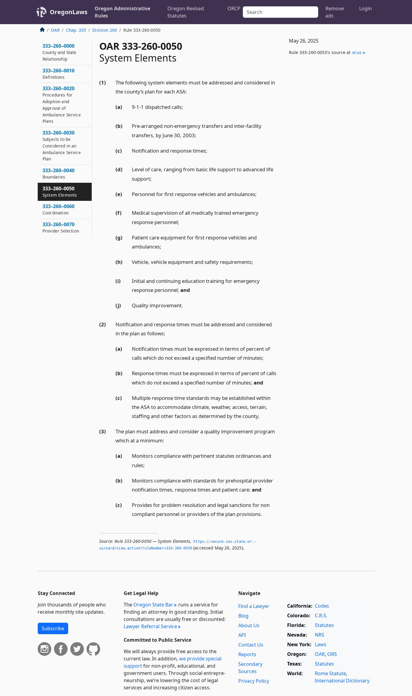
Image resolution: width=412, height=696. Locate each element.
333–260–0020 (62, 104)
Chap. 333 (76, 30)
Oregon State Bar (153, 604)
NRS (319, 634)
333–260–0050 (60, 191)
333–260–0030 (62, 145)
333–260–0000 (60, 52)
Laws (320, 644)
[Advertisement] (329, 160)
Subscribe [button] (53, 628)
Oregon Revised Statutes (185, 12)
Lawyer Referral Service (150, 626)
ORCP (233, 8)
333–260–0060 (58, 209)
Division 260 (104, 30)
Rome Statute (330, 673)
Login (365, 8)
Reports (247, 654)
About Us (248, 625)
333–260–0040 (58, 173)
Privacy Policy (253, 681)
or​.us (357, 52)
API (242, 635)
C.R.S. (321, 615)
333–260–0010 (58, 73)
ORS (332, 654)
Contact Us (250, 644)
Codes (322, 606)
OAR (55, 30)
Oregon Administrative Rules (122, 12)
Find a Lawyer (253, 606)
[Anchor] (190, 91)
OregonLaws (68, 12)
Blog (243, 615)
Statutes (324, 625)
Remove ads (334, 12)
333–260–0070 (61, 227)
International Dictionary (342, 680)
